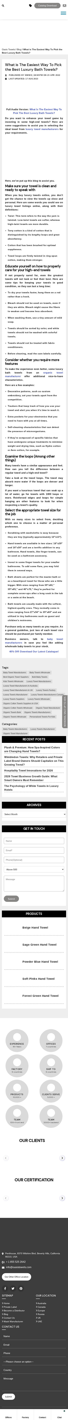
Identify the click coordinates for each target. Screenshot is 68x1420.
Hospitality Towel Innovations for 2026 (28, 770)
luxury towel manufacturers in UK (18, 690)
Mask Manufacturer (13, 1321)
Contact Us (9, 1318)
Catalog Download (47, 5)
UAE (39, 1321)
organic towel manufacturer (48, 708)
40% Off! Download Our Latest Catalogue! (34, 651)
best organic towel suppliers (16, 677)
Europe (41, 1310)
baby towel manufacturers (14, 672)
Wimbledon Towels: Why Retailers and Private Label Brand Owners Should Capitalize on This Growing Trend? (34, 761)
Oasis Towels (8, 49)
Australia (41, 1303)
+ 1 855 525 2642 (16, 1262)
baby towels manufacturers (15, 729)
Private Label (10, 1307)
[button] (62, 1158)
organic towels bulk (12, 712)
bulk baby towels (39, 677)
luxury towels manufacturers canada (47, 695)
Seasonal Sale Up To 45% (65, 712)
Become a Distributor (14, 1310)
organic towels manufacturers (37, 712)
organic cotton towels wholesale (17, 708)
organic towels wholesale (14, 717)
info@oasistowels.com (18, 1267)
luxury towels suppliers (13, 699)
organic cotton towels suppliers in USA (20, 703)
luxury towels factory (45, 690)
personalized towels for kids (42, 717)
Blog (19, 49)
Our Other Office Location (16, 1277)
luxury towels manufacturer (15, 695)
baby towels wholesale (40, 672)
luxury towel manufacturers (39, 681)
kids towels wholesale (13, 681)
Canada (41, 1307)
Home (6, 1303)
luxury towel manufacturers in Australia (20, 686)
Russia (40, 1314)
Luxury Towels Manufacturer (43, 729)
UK (39, 1318)
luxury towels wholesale (39, 699)
